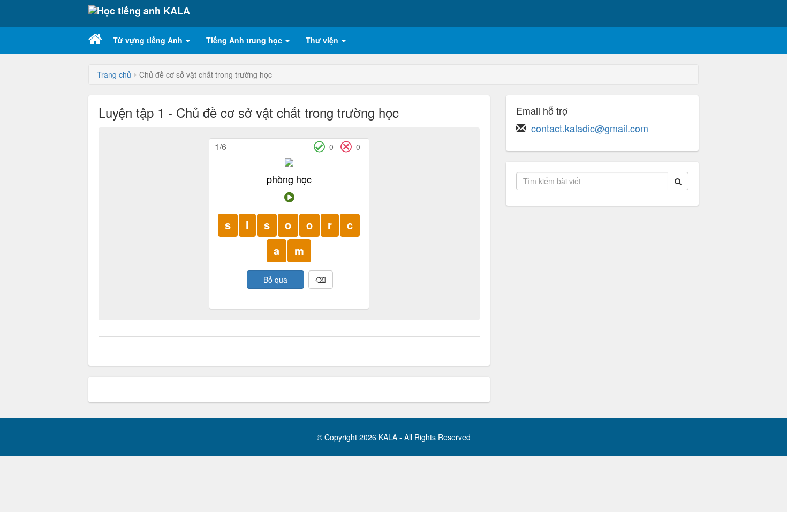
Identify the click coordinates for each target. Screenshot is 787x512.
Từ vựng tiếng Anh (149, 40)
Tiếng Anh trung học (245, 40)
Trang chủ (114, 74)
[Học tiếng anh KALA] (139, 13)
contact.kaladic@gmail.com (589, 128)
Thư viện (323, 40)
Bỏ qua (275, 279)
